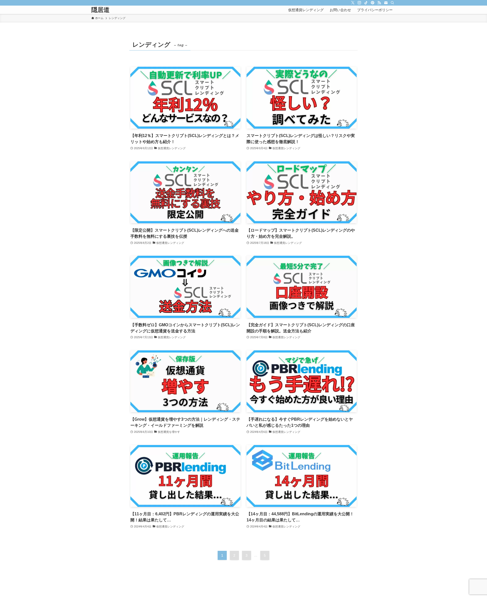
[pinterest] (372, 3)
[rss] (379, 3)
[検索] (392, 3)
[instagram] (359, 3)
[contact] (385, 3)
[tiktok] (366, 3)
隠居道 (100, 10)
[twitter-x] (353, 3)
